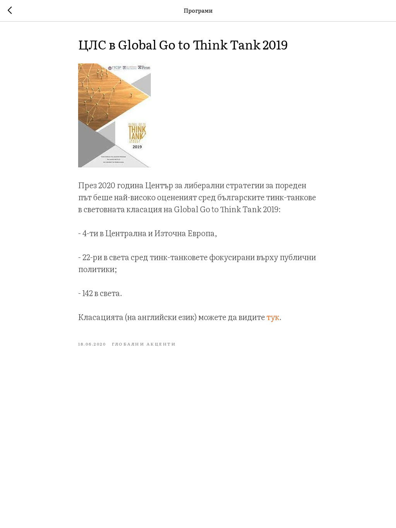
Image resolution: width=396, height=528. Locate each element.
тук (272, 316)
